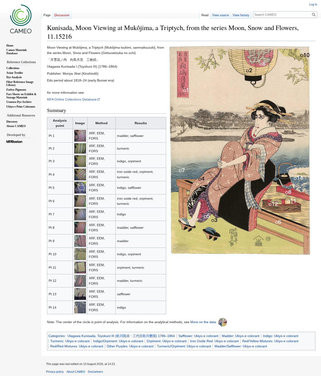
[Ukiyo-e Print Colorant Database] (222, 322)
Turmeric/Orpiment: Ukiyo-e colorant (184, 346)
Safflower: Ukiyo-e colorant (198, 336)
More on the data (203, 322)
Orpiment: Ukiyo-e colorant (167, 341)
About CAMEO (76, 371)
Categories (56, 336)
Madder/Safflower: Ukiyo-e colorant (241, 346)
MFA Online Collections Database (72, 99)
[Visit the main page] (20, 19)
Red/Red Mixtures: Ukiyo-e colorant (76, 346)
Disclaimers (95, 371)
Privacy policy (55, 371)
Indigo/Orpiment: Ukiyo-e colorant (118, 341)
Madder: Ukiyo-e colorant (240, 336)
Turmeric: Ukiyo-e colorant (70, 341)
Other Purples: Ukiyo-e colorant (130, 346)
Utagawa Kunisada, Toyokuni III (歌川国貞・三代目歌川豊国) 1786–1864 (121, 336)
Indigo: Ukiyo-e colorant (280, 336)
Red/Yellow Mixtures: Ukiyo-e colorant (270, 341)
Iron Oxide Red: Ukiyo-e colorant (214, 341)
